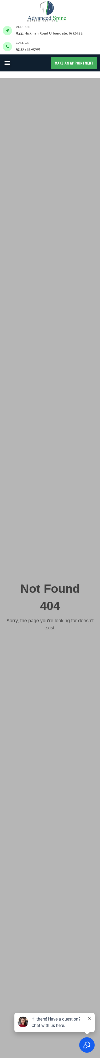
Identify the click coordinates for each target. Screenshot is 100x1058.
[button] (7, 63)
